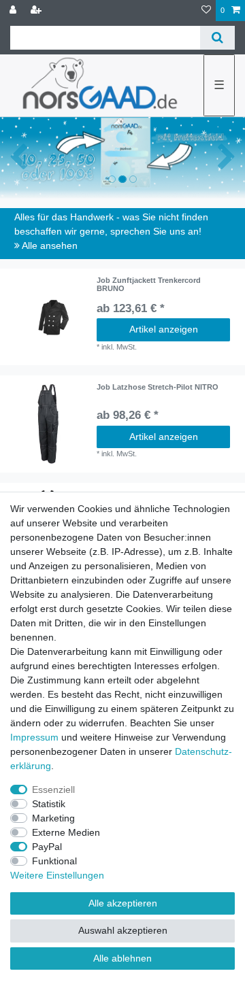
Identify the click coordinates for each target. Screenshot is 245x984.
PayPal (47, 846)
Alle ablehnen (122, 958)
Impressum (34, 737)
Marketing (53, 818)
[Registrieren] (37, 10)
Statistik (48, 803)
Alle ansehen (49, 245)
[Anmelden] (14, 10)
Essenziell (53, 789)
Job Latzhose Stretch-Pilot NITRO (157, 387)
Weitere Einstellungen (57, 875)
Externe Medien (66, 832)
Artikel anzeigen (163, 329)
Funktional (54, 860)
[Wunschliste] (206, 10)
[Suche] (217, 38)
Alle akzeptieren (122, 903)
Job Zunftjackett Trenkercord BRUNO (149, 284)
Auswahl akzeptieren (122, 930)
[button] (18, 158)
